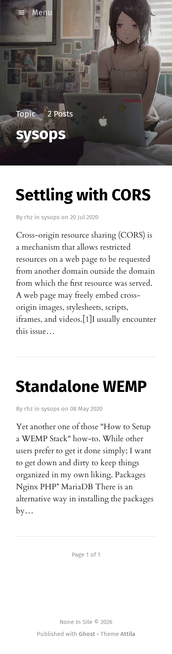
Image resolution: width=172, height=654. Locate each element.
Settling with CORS (83, 195)
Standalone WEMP (81, 386)
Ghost (87, 634)
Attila (127, 634)
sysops (50, 217)
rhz (28, 217)
